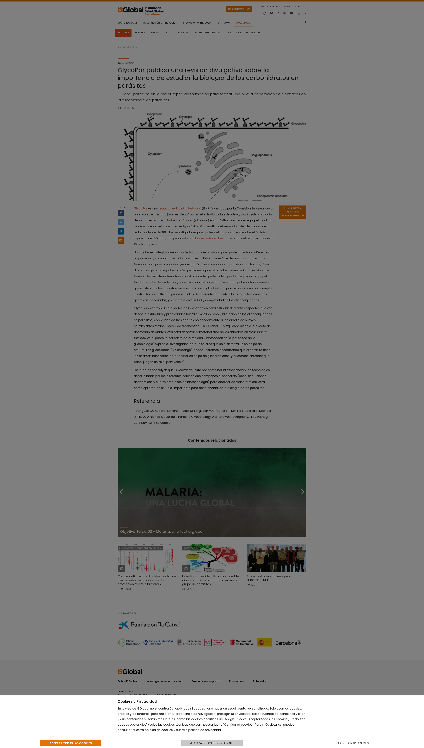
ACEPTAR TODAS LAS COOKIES (71, 743)
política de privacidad (204, 730)
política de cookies (159, 730)
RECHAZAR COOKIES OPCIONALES (212, 743)
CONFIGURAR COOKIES (353, 743)
